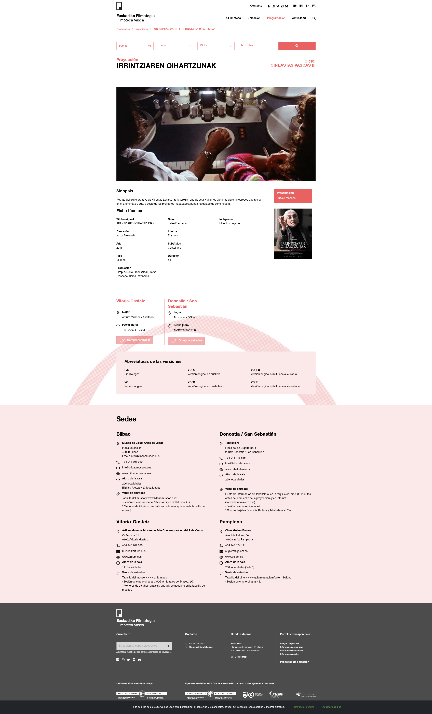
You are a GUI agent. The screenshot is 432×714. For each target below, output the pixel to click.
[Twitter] (277, 6)
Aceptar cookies (331, 707)
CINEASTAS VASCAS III (165, 29)
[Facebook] (269, 6)
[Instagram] (273, 6)
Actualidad (299, 18)
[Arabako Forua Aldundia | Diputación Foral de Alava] (306, 694)
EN (307, 6)
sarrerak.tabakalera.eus (240, 502)
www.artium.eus (132, 557)
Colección (254, 18)
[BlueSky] (286, 6)
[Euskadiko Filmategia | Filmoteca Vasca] (120, 6)
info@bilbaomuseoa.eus (144, 456)
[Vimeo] (282, 6)
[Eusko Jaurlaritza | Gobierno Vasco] (147, 695)
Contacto (256, 6)
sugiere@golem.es (236, 551)
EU (301, 6)
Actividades (142, 29)
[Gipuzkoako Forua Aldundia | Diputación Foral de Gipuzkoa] (253, 695)
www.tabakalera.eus (237, 469)
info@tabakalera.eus (237, 464)
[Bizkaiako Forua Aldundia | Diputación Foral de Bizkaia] (276, 694)
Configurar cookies (304, 707)
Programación (276, 18)
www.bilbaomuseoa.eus (136, 473)
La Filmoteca (232, 18)
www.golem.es (234, 557)
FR (314, 6)
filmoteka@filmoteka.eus (200, 647)
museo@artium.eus (133, 551)
